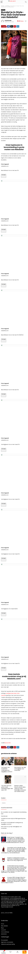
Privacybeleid (4, 940)
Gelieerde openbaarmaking (8, 944)
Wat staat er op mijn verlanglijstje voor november (20, 769)
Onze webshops (5, 932)
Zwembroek (4, 816)
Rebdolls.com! (14, 678)
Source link (7, 743)
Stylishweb (8, 20)
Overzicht (3, 930)
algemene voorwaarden (7, 942)
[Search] (25, 2)
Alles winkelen (4, 926)
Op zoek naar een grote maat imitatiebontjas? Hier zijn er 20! (7, 788)
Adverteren (4, 934)
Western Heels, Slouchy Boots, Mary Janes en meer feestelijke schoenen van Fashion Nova (20, 788)
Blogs (2, 928)
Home (2, 6)
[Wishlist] (10, 952)
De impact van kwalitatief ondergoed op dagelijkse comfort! (6, 770)
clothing (7, 6)
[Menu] (1, 2)
